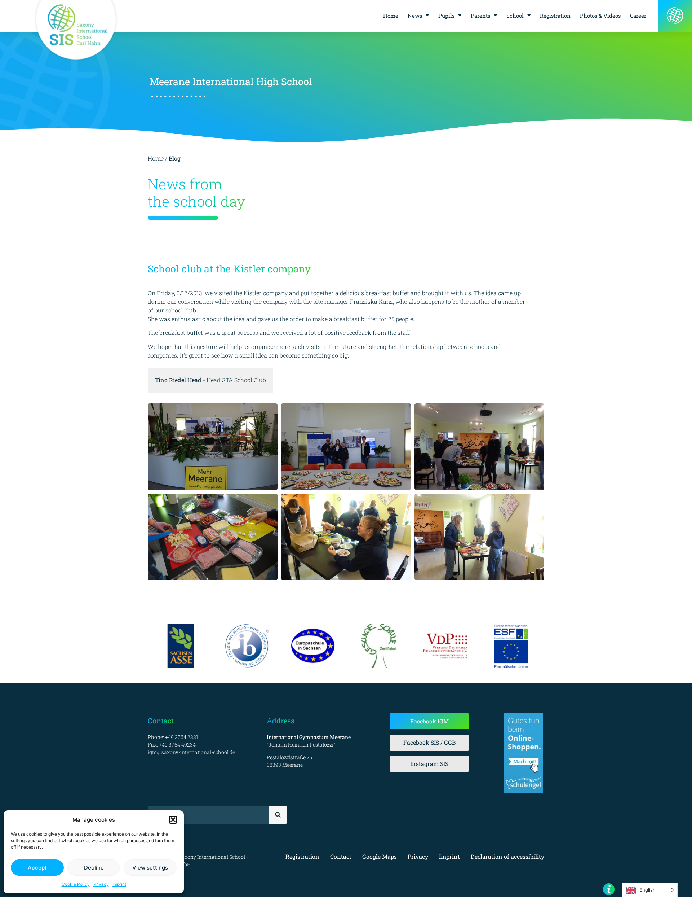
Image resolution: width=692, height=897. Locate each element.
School (515, 15)
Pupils (446, 15)
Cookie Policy (76, 884)
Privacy (101, 884)
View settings (150, 867)
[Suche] (278, 815)
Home (390, 15)
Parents (480, 15)
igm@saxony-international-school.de (191, 752)
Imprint (119, 884)
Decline (94, 867)
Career (638, 15)
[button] (173, 819)
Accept (37, 867)
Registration (555, 15)
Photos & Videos (600, 15)
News (415, 15)
